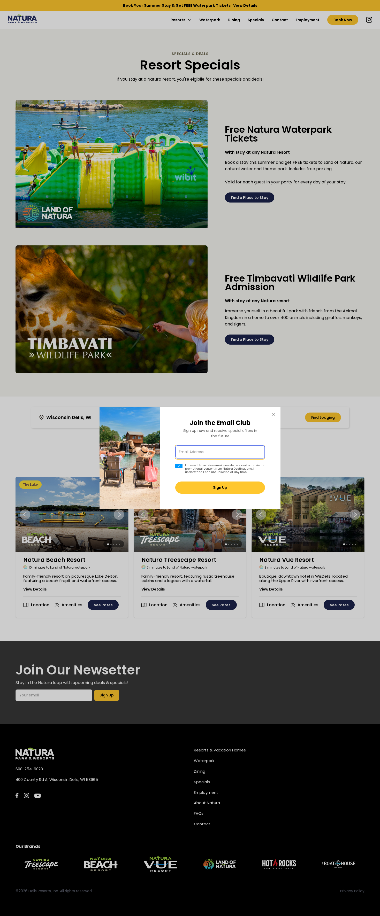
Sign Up (220, 487)
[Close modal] (273, 414)
